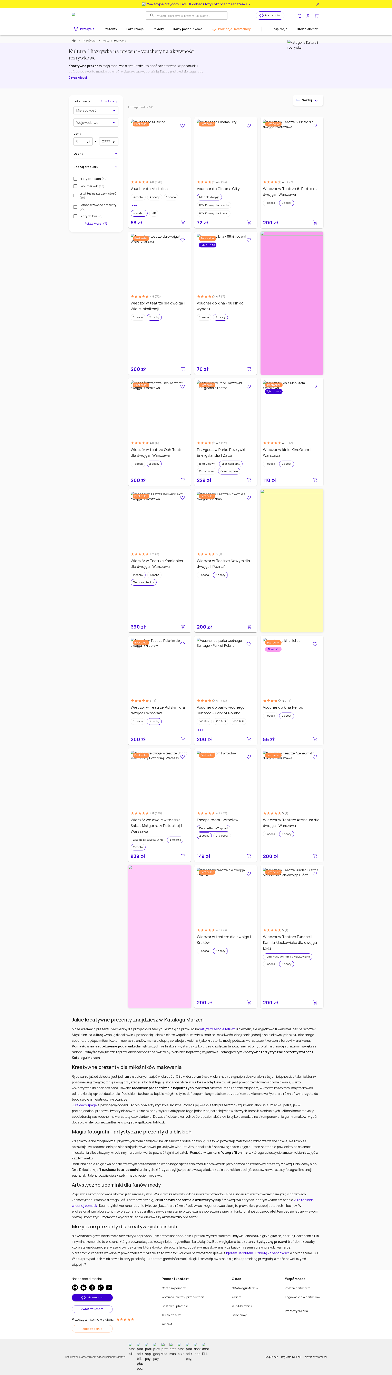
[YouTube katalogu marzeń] (109, 1287)
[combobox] (92, 110)
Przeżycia (89, 40)
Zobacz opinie (92, 1329)
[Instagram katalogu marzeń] (75, 1287)
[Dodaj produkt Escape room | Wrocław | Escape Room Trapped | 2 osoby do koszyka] (249, 856)
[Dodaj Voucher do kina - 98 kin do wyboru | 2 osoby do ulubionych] (249, 240)
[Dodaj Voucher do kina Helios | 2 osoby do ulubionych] (315, 644)
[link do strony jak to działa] (299, 16)
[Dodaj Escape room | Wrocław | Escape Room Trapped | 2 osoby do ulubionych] (249, 757)
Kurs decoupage (84, 1105)
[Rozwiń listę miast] (114, 110)
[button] (138, 197)
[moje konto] (308, 16)
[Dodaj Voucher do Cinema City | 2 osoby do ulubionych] (249, 126)
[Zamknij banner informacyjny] (318, 4)
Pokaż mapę (109, 101)
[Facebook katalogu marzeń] (92, 1287)
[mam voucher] (262, 15)
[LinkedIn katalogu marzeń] (83, 1287)
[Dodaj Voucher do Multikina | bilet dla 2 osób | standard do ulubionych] (182, 126)
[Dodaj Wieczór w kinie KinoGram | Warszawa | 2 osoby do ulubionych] (315, 387)
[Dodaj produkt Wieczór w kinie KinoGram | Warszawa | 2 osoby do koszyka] (315, 480)
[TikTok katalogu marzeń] (101, 1287)
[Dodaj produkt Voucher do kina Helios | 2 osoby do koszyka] (315, 739)
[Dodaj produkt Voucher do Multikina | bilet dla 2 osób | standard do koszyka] (183, 222)
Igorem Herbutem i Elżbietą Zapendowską (258, 1253)
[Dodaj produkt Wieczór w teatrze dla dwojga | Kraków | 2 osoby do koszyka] (249, 1002)
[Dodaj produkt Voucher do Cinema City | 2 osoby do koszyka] (249, 222)
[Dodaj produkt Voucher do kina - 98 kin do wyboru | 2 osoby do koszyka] (249, 369)
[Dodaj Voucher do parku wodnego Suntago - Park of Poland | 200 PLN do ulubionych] (249, 644)
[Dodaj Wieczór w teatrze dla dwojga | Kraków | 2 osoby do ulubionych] (249, 874)
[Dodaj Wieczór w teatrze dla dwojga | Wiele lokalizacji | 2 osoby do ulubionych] (182, 240)
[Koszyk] (316, 16)
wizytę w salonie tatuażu (218, 1029)
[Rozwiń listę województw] (114, 122)
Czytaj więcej (78, 77)
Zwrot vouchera (92, 1309)
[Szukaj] (152, 15)
